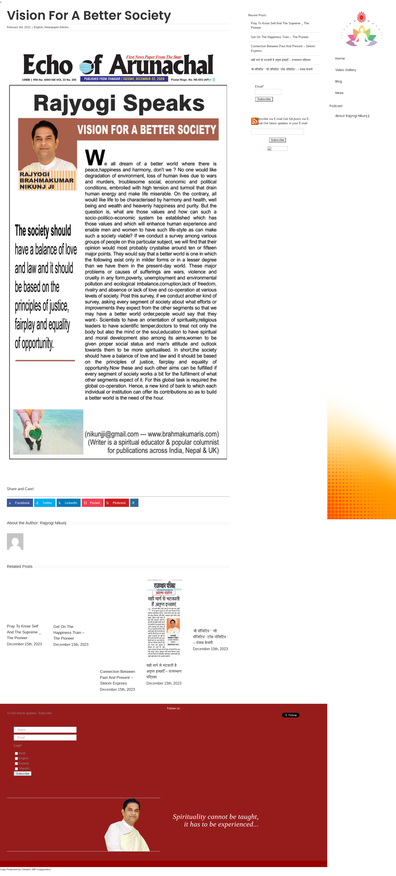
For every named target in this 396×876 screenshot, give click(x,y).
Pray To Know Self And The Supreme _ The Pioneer (24, 632)
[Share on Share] (134, 503)
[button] (361, 129)
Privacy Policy (15, 863)
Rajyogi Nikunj (53, 523)
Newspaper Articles (56, 27)
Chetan (26, 869)
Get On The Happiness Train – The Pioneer (68, 633)
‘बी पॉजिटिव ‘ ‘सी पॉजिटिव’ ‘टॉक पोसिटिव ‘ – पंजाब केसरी (210, 637)
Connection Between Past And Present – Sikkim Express (117, 677)
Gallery (25, 599)
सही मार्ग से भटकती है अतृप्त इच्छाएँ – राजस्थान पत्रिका (164, 671)
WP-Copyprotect (41, 869)
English (38, 27)
